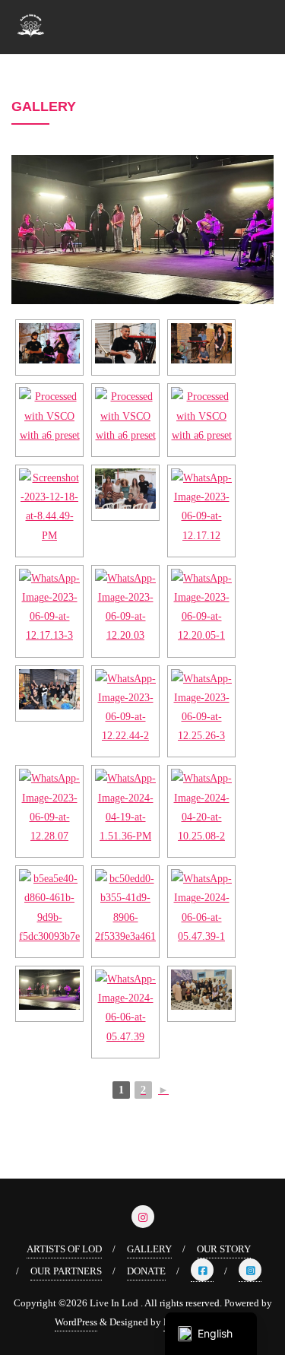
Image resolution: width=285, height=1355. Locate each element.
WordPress (76, 1322)
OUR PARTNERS (66, 1271)
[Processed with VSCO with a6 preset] (49, 343)
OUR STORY (224, 1249)
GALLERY (149, 1249)
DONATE (146, 1271)
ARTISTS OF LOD (64, 1249)
